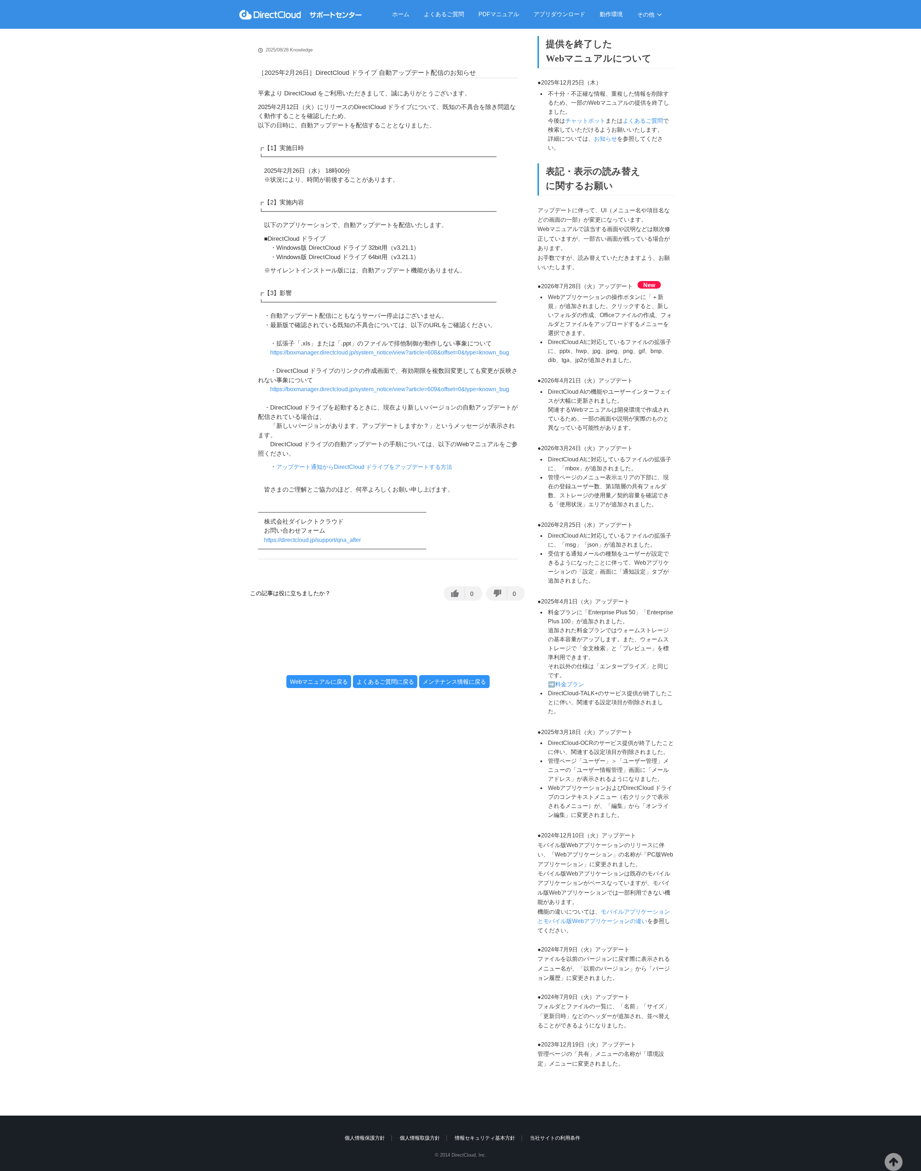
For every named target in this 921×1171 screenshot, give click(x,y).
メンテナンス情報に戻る (454, 682)
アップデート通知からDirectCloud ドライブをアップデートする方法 (364, 467)
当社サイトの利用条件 (555, 1138)
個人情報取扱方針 (420, 1138)
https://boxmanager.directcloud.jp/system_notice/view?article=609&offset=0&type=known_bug (389, 389)
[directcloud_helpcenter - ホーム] (300, 14)
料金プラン (569, 684)
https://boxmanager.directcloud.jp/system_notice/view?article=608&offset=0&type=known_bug (389, 352)
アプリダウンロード (559, 14)
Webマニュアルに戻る (319, 682)
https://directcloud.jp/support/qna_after (312, 540)
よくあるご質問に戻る (385, 682)
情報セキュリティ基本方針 (485, 1138)
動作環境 (611, 14)
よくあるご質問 (444, 14)
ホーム (400, 14)
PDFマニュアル (498, 14)
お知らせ (605, 139)
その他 (645, 15)
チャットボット (585, 121)
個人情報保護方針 (365, 1138)
